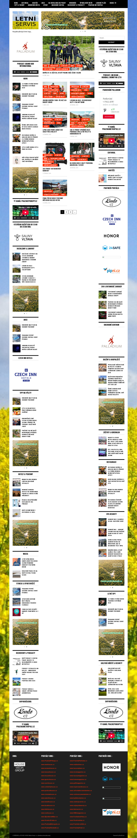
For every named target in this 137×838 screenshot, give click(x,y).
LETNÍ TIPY (64, 66)
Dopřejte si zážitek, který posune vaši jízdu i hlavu (62, 73)
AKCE (43, 3)
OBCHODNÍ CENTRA (58, 5)
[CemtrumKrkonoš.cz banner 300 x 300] (26, 180)
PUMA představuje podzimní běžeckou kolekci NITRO (53, 199)
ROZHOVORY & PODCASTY (76, 5)
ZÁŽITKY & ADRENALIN (62, 69)
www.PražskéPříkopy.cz (49, 761)
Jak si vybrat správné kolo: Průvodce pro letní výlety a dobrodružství (80, 132)
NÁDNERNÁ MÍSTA (34, 5)
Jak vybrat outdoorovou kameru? (52, 170)
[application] (25, 72)
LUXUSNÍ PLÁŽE (101, 3)
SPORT (45, 5)
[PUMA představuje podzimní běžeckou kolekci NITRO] (55, 188)
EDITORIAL (25, 3)
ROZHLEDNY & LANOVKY (77, 93)
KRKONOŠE (72, 3)
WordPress (121, 835)
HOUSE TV (113, 3)
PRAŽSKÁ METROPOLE (95, 5)
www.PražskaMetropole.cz (50, 824)
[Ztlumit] (31, 72)
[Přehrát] (15, 72)
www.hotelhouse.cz (48, 802)
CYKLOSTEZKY (54, 66)
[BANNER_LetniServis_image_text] (83, 20)
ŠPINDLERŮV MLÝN (86, 3)
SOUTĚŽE (35, 3)
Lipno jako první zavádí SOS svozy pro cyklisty (53, 131)
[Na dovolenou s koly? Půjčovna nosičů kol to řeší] (82, 152)
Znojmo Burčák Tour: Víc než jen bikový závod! (54, 101)
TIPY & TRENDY (19, 5)
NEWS (16, 3)
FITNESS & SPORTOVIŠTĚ (51, 90)
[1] (26, 299)
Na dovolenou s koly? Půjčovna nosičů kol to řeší (81, 164)
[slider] (35, 71)
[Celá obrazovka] (36, 218)
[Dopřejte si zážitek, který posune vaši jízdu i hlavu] (68, 53)
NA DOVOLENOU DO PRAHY (57, 3)
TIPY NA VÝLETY (60, 97)
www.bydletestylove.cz (78, 798)
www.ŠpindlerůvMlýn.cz (49, 817)
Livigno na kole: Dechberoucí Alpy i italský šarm (80, 101)
